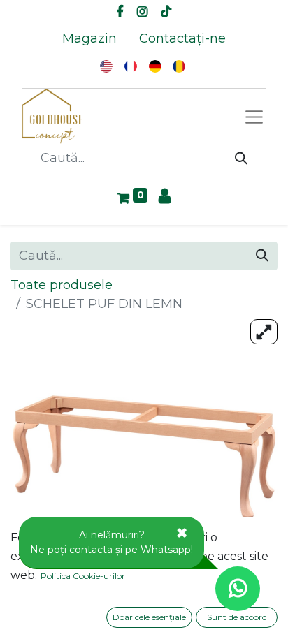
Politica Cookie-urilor (83, 576)
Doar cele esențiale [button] (149, 617)
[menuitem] (89, 39)
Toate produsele (61, 285)
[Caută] (241, 158)
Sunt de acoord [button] (237, 617)
